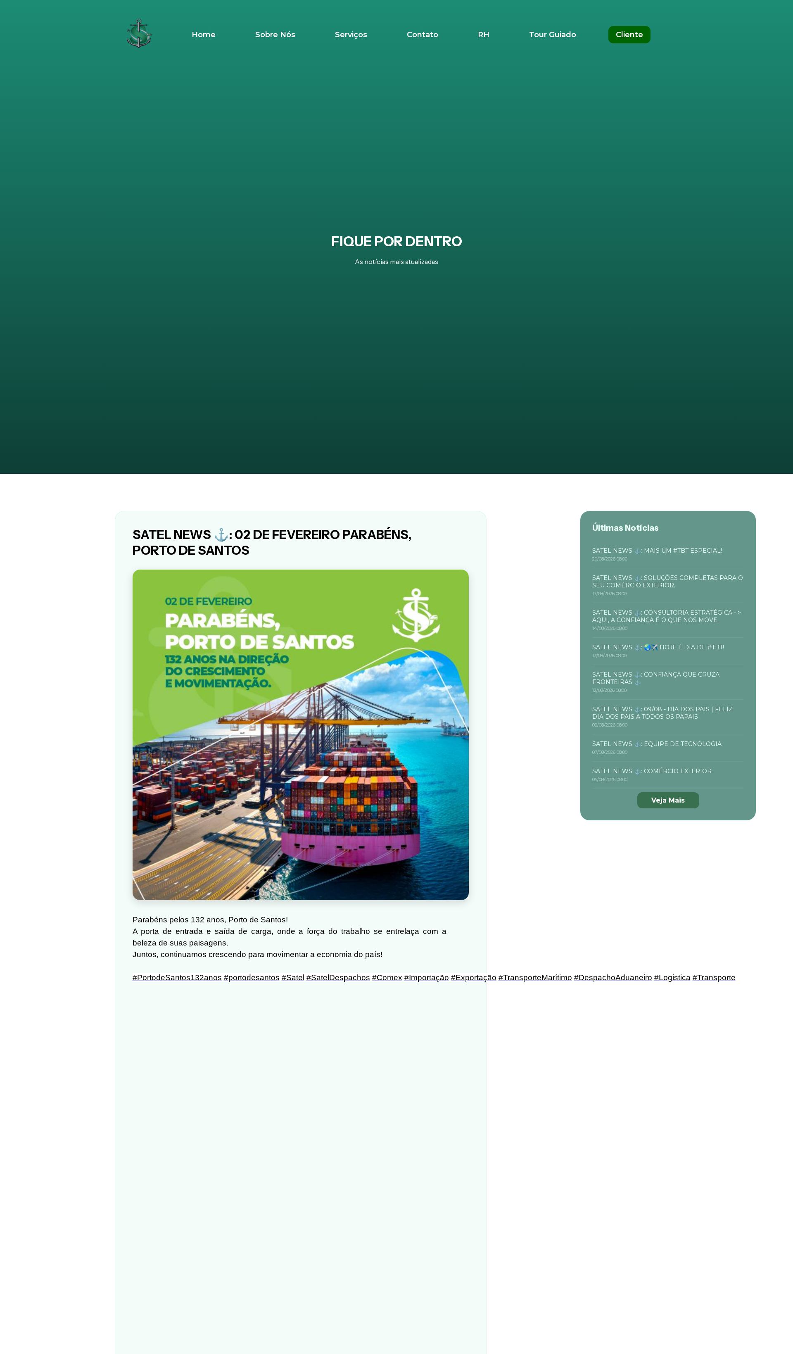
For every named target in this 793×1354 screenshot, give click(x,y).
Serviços (351, 34)
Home (204, 34)
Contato (422, 34)
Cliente (629, 34)
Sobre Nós (275, 34)
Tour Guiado (552, 34)
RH (483, 34)
